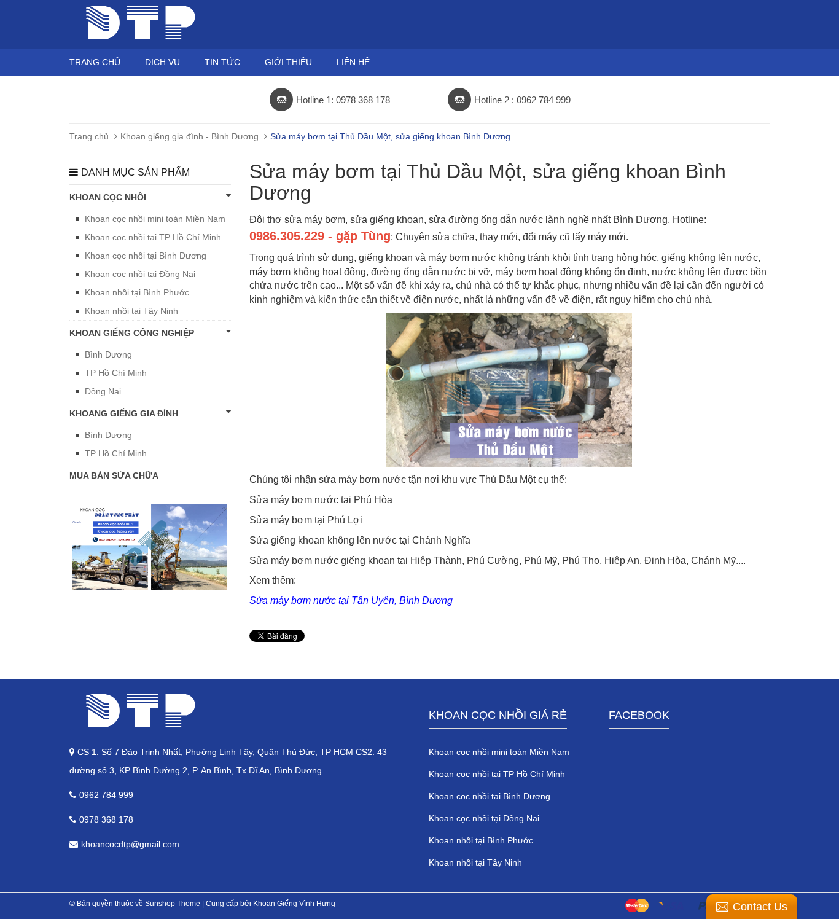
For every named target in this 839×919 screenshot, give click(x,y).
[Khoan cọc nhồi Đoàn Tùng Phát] (239, 710)
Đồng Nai (103, 391)
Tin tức (222, 62)
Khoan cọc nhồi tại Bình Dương (145, 255)
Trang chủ (94, 62)
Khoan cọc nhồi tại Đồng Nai (140, 274)
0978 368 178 (106, 819)
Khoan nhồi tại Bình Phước (137, 292)
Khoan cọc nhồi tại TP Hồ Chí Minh (153, 237)
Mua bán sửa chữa (113, 475)
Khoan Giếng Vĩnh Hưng (294, 903)
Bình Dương (108, 354)
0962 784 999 (106, 795)
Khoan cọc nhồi (107, 197)
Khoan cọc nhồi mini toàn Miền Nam (155, 219)
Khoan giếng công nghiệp (131, 333)
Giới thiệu (288, 62)
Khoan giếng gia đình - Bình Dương (189, 136)
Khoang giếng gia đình (123, 413)
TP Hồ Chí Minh (116, 373)
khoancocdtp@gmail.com (130, 844)
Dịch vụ (162, 62)
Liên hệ (353, 62)
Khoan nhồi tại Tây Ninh (131, 311)
